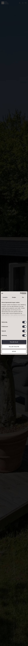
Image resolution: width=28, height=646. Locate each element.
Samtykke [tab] (5, 297)
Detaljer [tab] (14, 297)
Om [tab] (23, 297)
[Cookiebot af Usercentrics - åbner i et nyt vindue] (20, 293)
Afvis (14, 351)
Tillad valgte (14, 346)
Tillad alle (14, 342)
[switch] (24, 326)
